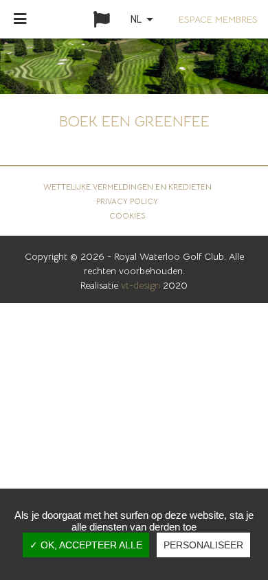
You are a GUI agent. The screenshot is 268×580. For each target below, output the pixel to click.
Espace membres (218, 19)
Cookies (127, 216)
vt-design (140, 285)
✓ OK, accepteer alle (86, 544)
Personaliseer (203, 544)
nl (144, 19)
